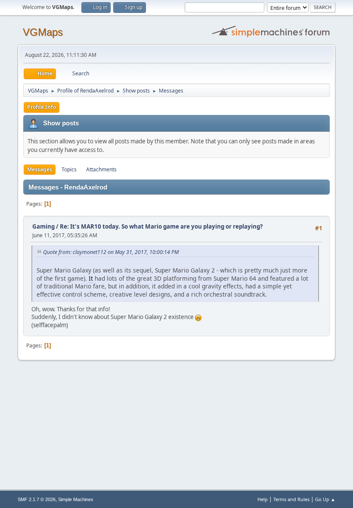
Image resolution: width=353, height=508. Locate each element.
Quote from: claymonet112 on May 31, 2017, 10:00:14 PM (111, 252)
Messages (39, 169)
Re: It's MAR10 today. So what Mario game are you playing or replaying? (161, 226)
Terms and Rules (291, 499)
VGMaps (43, 32)
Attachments (101, 169)
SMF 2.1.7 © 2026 (37, 499)
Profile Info (41, 107)
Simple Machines (75, 499)
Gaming (43, 226)
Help (262, 499)
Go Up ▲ (325, 499)
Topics (69, 169)
